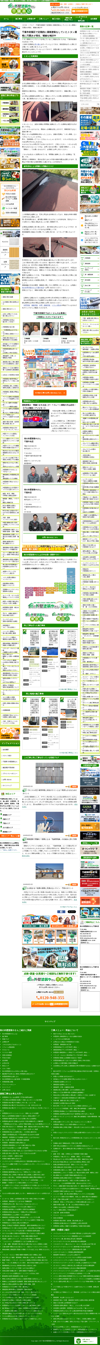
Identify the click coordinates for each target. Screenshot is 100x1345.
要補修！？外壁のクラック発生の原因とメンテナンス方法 (20, 1182)
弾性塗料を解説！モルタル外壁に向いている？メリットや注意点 (22, 1313)
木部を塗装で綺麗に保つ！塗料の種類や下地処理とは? (91, 618)
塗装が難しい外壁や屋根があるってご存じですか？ (91, 534)
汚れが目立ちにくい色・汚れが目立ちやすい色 (91, 225)
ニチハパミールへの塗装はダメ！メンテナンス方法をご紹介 (20, 1273)
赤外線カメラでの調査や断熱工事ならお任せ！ (11, 345)
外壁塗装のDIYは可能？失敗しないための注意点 (91, 528)
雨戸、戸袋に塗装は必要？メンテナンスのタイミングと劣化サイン (73, 1199)
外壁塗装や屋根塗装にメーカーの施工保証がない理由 (91, 492)
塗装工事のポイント (9, 309)
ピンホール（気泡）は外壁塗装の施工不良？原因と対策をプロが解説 (23, 1198)
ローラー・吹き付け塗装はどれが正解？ (89, 588)
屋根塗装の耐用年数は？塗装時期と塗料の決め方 (91, 666)
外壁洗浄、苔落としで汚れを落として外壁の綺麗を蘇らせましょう (73, 1202)
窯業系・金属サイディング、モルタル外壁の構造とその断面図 (21, 1239)
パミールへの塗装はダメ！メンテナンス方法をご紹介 (91, 624)
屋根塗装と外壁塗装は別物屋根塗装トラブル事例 (11, 476)
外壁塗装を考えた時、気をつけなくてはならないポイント (20, 1204)
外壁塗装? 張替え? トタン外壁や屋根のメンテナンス (69, 1124)
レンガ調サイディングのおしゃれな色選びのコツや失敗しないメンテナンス (25, 1185)
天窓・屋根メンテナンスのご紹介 (10, 518)
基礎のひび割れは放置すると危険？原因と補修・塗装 (18, 1284)
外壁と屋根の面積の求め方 (11, 704)
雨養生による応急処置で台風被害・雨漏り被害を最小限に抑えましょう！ (24, 1281)
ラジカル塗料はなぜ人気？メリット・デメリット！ (91, 743)
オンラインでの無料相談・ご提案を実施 (91, 348)
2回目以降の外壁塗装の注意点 (88, 456)
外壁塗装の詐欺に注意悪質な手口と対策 (90, 396)
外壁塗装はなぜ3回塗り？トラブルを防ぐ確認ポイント (19, 1207)
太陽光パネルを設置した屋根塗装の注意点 (91, 612)
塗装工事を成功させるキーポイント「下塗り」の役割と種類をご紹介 (74, 1319)
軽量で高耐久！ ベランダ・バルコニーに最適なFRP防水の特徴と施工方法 (24, 1260)
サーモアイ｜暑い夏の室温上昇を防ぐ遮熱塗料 (67, 1239)
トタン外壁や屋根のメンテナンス (9, 578)
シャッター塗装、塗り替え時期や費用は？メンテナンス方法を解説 (73, 1194)
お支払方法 (5, 1063)
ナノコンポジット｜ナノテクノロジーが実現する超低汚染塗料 (72, 1257)
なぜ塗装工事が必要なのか (11, 303)
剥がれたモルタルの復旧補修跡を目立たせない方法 (11, 452)
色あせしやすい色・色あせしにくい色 (91, 233)
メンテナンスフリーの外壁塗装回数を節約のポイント (91, 438)
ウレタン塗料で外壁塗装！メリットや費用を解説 (10, 404)
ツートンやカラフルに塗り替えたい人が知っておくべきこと (91, 240)
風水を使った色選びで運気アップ (91, 218)
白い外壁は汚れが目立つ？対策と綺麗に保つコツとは (91, 695)
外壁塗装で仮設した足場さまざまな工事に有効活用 (91, 504)
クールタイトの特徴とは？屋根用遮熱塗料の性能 (90, 737)
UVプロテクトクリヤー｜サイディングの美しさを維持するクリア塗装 (74, 1263)
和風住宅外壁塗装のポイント (89, 570)
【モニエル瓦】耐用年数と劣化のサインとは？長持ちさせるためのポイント (89, 55)
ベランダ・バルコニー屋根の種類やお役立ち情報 (11, 650)
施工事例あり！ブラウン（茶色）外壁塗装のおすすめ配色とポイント (23, 1308)
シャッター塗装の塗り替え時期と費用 (9, 632)
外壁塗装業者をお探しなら (10, 1076)
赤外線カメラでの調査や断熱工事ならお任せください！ (70, 1079)
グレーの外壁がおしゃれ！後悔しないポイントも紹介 (91, 683)
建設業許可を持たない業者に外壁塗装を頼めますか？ (18, 1074)
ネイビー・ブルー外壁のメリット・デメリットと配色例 (19, 1295)
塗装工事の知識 (8, 297)
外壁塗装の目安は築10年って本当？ (9, 321)
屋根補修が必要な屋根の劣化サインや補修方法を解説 (69, 1178)
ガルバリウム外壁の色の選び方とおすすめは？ (16, 1169)
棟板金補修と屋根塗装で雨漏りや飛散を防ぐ (11, 644)
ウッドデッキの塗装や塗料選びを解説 (10, 620)
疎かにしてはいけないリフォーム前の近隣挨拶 (91, 408)
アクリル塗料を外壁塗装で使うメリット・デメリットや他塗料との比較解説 (76, 1279)
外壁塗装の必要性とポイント (62, 1082)
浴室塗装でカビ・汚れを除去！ (9, 626)
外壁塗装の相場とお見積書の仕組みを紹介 (91, 378)
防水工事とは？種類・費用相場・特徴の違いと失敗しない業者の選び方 (24, 1257)
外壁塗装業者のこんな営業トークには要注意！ (91, 522)
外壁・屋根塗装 (44, 305)
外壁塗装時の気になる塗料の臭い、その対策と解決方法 (19, 1132)
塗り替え (38, 44)
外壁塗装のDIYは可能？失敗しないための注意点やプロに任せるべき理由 (24, 1150)
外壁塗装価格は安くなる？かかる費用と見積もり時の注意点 (71, 1060)
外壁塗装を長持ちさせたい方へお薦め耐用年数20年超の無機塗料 (73, 1311)
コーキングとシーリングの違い (11, 692)
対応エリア (5, 1066)
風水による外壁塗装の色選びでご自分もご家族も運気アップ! (21, 1116)
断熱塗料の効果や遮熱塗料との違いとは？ (91, 630)
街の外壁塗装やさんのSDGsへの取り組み (14, 1071)
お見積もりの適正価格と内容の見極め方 (91, 390)
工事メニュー (44, 19)
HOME (24, 25)
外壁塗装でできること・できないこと (11, 470)
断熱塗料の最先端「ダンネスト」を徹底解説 (91, 635)
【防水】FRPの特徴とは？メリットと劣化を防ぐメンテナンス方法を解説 (89, 62)
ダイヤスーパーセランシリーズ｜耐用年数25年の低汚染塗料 (71, 1247)
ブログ (31, 25)
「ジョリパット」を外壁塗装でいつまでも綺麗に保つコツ (20, 1241)
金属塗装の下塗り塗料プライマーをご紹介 (90, 474)
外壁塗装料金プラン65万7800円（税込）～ (66, 1047)
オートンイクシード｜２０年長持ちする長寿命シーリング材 (71, 1273)
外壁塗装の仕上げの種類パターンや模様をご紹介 (91, 726)
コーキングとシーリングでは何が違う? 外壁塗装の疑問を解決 (21, 1231)
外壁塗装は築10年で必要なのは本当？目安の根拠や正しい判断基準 (22, 1121)
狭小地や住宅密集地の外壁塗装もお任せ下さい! (10, 566)
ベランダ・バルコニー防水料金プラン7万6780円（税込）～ (71, 1055)
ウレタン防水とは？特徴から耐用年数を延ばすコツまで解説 (89, 84)
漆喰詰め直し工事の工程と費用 (89, 576)
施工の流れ (56, 19)
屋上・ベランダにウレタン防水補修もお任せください (11, 668)
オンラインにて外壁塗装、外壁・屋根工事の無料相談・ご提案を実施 (74, 1108)
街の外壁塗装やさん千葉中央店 (33, 287)
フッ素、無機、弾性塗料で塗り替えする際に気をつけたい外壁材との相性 (24, 1244)
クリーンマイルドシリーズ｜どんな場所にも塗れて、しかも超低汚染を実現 (76, 1271)
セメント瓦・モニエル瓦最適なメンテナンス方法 (11, 596)
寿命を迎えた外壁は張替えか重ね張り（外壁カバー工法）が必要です (74, 1095)
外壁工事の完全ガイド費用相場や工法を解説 (10, 339)
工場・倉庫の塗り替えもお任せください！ (91, 319)
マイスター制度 (7, 1052)
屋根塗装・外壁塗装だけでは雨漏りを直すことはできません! (21, 1137)
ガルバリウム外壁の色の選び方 (89, 450)
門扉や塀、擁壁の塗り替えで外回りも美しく (67, 1100)
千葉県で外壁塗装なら (10, 761)
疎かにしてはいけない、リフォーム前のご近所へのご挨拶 (20, 1129)
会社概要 (93, 19)
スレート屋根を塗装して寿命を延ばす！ (65, 1210)
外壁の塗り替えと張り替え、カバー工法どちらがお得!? (19, 1153)
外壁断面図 (6, 710)
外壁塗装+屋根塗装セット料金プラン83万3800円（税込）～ (71, 1052)
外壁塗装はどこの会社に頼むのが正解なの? (15, 1223)
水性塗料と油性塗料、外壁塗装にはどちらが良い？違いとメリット (73, 1308)
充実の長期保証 (7, 1055)
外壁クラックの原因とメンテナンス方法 (10, 435)
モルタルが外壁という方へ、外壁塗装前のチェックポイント (71, 1327)
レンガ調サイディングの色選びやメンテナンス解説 (11, 440)
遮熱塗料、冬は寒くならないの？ (63, 1297)
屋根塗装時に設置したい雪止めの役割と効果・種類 (11, 536)
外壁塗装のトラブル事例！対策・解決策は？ (90, 659)
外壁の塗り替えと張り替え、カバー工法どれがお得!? (91, 426)
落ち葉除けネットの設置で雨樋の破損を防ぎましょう (69, 1175)
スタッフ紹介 (7, 755)
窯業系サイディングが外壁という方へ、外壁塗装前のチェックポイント (75, 1329)
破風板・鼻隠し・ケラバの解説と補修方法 (11, 500)
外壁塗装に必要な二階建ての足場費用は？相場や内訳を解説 (71, 1226)
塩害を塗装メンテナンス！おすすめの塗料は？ (10, 680)
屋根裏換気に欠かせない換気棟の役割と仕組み (11, 674)
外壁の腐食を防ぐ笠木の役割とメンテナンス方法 (11, 524)
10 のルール (5, 1050)
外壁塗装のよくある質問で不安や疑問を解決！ (91, 354)
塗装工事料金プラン (69, 19)
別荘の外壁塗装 (58, 1218)
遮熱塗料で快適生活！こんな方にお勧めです (67, 1255)
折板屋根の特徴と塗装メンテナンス (8, 584)
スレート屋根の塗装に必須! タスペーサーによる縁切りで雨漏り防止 (23, 1220)
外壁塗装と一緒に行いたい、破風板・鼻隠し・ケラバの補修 (71, 1156)
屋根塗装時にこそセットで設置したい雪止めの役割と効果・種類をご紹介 (75, 1172)
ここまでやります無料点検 (81, 19)
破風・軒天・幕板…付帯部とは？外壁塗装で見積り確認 (70, 1154)
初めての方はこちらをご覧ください (64, 1034)
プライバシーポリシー (10, 773)
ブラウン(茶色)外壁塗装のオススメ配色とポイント (91, 707)
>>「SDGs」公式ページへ (8, 850)
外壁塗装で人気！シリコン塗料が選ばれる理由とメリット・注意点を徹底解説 (89, 33)
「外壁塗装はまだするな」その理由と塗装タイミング (11, 332)
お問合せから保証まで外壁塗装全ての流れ (66, 1042)
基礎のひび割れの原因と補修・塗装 (88, 654)
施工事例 (18, 19)
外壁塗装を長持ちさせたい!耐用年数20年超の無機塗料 (91, 486)
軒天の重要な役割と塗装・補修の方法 (9, 506)
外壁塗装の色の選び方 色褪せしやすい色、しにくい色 (18, 1102)
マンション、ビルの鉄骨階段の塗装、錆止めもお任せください (72, 1183)
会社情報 (5, 1060)
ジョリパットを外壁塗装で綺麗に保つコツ (91, 582)
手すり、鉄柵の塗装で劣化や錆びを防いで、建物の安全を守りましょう (75, 1186)
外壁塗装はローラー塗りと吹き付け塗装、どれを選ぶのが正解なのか (23, 1228)
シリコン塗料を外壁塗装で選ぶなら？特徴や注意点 (11, 410)
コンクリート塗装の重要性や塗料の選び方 (10, 638)
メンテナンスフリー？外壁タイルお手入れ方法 (91, 564)
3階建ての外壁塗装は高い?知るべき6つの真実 (90, 420)
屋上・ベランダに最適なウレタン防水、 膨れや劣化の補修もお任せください (25, 1263)
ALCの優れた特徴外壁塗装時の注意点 (9, 698)
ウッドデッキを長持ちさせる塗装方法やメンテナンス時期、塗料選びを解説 (76, 1188)
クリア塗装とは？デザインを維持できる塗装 (11, 416)
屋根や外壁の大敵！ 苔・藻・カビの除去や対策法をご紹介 (71, 1204)
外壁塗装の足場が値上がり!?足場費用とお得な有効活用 (70, 1223)
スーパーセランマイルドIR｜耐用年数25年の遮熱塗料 (69, 1241)
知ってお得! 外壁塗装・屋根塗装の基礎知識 (15, 1140)
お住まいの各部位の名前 (11, 375)
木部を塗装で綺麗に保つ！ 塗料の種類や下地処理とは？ (19, 1271)
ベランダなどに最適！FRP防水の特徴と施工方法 (11, 662)
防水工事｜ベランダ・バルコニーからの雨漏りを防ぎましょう (72, 1106)
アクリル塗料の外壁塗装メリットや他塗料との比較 (11, 398)
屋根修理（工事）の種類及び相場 (9, 357)
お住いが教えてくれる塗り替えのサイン (10, 315)
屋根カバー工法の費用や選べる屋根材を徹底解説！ (69, 1092)
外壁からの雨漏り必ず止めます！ (63, 1076)
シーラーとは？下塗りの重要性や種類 (90, 480)
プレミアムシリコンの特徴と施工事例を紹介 (90, 732)
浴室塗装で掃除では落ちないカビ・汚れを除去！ (68, 1191)
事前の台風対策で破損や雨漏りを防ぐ (89, 642)
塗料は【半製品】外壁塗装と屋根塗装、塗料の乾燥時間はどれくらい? (23, 1225)
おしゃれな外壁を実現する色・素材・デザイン (91, 671)
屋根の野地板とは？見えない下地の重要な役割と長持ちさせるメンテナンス (89, 98)
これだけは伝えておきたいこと (11, 1044)
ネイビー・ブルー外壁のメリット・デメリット (91, 678)
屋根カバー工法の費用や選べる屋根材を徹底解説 (11, 369)
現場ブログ (5, 1039)
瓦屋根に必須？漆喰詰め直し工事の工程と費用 (67, 1143)
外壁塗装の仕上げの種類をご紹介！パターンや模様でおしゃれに (22, 1319)
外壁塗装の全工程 (8, 327)
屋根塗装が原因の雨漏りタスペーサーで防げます (11, 560)
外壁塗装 (27, 305)
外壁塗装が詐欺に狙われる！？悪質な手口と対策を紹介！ (20, 1212)
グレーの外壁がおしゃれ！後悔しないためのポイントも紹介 (20, 1297)
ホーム (6, 19)
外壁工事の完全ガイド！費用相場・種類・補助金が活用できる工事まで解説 (25, 1126)
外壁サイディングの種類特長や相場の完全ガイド (11, 446)
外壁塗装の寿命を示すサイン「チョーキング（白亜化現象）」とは (22, 1180)
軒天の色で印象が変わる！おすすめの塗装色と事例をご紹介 (71, 1162)
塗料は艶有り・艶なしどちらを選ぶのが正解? (90, 552)
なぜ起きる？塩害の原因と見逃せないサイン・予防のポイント (50, 888)
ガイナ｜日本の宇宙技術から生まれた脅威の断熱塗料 (69, 1268)
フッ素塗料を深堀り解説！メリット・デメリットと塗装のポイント (22, 1311)
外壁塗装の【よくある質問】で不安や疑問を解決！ (18, 1097)
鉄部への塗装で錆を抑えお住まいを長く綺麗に (11, 602)
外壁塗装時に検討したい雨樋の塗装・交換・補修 (11, 530)
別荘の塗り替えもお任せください (91, 331)
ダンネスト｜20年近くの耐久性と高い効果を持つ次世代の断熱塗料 (73, 1265)
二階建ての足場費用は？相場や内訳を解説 (91, 516)
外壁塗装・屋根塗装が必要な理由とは (13, 1142)
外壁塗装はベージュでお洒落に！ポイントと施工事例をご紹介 (21, 1305)
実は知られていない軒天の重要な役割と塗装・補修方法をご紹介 (73, 1159)
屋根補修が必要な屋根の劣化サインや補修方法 (11, 548)
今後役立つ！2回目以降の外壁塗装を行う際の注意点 (69, 1098)
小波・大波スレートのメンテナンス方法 (10, 722)
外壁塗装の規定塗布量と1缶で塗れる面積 (91, 594)
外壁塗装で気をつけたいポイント (11, 482)
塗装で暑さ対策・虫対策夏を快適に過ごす (11, 423)
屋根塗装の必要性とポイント (62, 1084)
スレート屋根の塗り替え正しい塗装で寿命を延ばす (11, 554)
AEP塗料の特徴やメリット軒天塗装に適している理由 (91, 749)
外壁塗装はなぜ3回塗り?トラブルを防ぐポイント (11, 488)
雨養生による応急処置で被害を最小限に (91, 648)
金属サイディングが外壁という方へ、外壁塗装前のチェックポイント (74, 1332)
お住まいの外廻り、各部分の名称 (12, 1156)
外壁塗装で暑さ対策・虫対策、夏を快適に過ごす (68, 1220)
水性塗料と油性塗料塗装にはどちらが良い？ (91, 558)
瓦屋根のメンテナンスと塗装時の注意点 (11, 590)
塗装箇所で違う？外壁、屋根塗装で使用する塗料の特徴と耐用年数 (73, 1300)
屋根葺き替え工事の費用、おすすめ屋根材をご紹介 (69, 1090)
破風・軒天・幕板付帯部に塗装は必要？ (10, 494)
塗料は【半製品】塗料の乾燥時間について (11, 686)
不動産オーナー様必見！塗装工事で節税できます (91, 498)
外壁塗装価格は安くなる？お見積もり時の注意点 (10, 350)
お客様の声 (31, 19)
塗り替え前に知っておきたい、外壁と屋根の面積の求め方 (20, 1236)
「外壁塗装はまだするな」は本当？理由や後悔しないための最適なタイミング (26, 1124)
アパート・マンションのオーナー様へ (91, 325)
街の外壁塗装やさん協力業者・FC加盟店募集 (16, 1079)
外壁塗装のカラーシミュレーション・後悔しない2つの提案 (20, 1113)
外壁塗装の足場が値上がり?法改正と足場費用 (91, 510)
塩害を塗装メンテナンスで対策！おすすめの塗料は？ (18, 1268)
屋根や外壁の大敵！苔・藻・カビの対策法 (90, 606)
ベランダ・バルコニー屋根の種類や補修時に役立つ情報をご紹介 (22, 1255)
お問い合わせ (7, 779)
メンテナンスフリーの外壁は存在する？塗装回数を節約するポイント (23, 1161)
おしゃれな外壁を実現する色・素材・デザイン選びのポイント (21, 1292)
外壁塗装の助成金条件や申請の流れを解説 (91, 360)
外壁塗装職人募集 (7, 1082)
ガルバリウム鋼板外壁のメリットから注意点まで (91, 444)
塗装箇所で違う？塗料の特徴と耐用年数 (90, 462)
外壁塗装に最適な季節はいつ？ (11, 393)
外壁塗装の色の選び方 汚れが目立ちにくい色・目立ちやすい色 (21, 1105)
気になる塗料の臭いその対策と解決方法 (89, 414)
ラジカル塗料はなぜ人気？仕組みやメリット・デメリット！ (20, 1316)
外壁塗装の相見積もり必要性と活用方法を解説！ (90, 372)
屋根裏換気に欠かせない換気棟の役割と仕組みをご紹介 (19, 1265)
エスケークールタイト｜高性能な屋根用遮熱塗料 (68, 1252)
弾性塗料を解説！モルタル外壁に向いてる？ (90, 719)
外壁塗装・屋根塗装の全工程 (62, 1044)
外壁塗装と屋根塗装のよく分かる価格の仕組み (67, 1036)
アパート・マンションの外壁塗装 (63, 1215)
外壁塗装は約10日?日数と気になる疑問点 (90, 402)
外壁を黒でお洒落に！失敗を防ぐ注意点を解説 (91, 690)
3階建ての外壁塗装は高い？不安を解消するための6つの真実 (20, 1134)
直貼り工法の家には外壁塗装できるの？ (89, 546)
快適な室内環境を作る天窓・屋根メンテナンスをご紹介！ (71, 1164)
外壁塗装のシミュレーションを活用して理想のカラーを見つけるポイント (89, 48)
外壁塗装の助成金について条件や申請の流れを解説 (69, 1111)
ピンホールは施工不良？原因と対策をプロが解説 (11, 458)
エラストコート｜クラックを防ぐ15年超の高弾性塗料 (69, 1260)
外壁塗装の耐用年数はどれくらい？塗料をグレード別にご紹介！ (22, 1172)
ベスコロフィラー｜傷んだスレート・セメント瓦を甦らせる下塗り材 (74, 1244)
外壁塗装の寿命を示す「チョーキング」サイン (11, 429)
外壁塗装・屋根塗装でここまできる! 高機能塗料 (17, 1201)
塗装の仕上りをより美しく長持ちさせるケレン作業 (11, 464)
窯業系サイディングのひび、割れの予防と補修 (91, 540)
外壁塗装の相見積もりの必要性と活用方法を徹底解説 (18, 1209)
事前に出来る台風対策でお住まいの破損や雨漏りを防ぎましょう (22, 1279)
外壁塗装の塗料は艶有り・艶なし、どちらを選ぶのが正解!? (71, 1305)
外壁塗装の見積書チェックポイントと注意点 (91, 384)
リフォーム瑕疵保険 (8, 1047)
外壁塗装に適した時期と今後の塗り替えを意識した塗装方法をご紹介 (23, 1174)
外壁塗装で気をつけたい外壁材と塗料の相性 (11, 716)
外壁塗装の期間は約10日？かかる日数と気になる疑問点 (19, 1118)
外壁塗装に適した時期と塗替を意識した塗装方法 (11, 387)
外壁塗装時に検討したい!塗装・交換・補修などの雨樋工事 (71, 1170)
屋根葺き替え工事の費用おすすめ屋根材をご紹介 (11, 363)
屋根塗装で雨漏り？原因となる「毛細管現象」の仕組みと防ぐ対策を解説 (89, 91)
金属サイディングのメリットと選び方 (9, 572)
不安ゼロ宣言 (6, 1058)
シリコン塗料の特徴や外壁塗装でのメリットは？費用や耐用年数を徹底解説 (76, 1276)
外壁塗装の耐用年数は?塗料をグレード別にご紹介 (11, 380)
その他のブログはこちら (68, 907)
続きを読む (26, 856)
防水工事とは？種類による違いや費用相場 (11, 656)
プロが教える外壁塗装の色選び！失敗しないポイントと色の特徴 (22, 1100)
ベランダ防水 (56, 305)
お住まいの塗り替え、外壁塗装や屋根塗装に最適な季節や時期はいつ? (23, 1177)
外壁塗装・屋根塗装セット (10, 115)
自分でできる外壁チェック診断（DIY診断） (15, 1148)
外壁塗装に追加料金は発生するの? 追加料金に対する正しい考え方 (73, 1114)
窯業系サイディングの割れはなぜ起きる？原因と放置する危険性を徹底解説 (89, 69)
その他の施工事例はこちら (67, 689)
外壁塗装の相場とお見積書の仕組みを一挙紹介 (67, 1058)
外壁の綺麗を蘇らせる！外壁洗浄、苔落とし (91, 600)
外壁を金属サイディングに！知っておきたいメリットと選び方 (72, 1122)
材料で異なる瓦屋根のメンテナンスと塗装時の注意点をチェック (73, 1146)
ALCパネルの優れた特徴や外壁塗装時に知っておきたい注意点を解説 (23, 1233)
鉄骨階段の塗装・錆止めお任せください (11, 608)
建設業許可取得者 (8, 767)
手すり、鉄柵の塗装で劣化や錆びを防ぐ (10, 614)
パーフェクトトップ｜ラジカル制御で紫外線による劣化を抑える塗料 (74, 1233)
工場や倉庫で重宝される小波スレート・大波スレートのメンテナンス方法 (24, 1247)
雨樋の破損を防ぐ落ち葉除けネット (8, 542)
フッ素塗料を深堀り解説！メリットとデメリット (90, 713)
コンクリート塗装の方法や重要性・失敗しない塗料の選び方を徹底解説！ (75, 1196)
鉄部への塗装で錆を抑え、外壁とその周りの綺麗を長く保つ (71, 1180)
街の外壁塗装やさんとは (9, 1034)
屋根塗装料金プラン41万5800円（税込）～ (66, 1050)
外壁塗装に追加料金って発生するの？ (89, 366)
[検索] (98, 104)
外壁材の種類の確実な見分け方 (88, 432)
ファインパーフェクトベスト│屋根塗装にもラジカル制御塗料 (72, 1236)
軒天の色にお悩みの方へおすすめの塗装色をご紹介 (11, 512)
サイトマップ (7, 785)
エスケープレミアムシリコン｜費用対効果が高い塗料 (69, 1249)
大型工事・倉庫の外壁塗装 (61, 1212)
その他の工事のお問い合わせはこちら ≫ (50, 393)
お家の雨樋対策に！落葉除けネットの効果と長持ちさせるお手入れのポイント (89, 76)
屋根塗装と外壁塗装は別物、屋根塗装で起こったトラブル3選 (21, 1217)
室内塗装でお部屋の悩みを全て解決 (64, 1103)
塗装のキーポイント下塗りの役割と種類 (89, 468)
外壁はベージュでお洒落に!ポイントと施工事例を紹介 (91, 701)
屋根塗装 (34, 305)
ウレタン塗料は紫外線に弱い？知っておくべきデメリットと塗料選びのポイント (89, 41)
